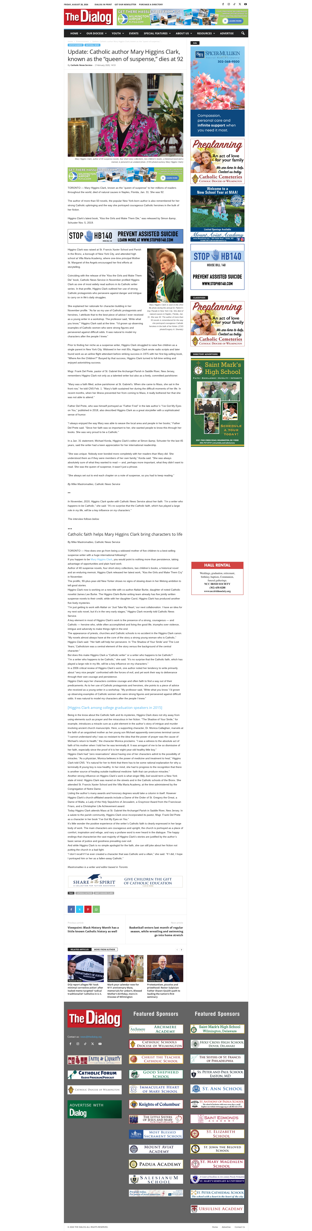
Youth (116, 33)
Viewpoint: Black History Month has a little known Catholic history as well (93, 929)
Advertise (227, 33)
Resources (204, 33)
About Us (182, 33)
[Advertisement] (217, 503)
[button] (243, 33)
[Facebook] (223, 4)
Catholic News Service (81, 65)
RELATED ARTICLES (80, 949)
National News (92, 45)
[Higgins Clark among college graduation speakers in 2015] (115, 707)
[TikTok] (234, 4)
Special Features (156, 33)
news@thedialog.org (90, 1036)
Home (74, 33)
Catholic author (84, 893)
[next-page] (181, 950)
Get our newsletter (125, 4)
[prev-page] (177, 950)
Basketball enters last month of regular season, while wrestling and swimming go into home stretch (156, 931)
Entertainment (82, 41)
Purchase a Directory (151, 4)
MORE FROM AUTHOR (104, 949)
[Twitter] (240, 4)
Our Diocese (94, 33)
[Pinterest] (88, 909)
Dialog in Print (103, 4)
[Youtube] (245, 4)
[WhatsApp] (96, 909)
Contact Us (240, 1227)
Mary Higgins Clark (101, 559)
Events (133, 33)
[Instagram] (229, 4)
